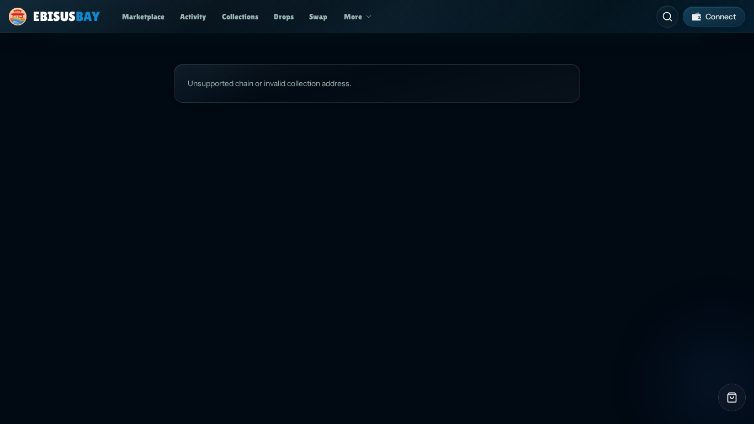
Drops (284, 16)
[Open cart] (732, 397)
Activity (193, 16)
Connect (720, 17)
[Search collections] (667, 17)
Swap (318, 16)
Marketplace (143, 16)
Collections (240, 16)
